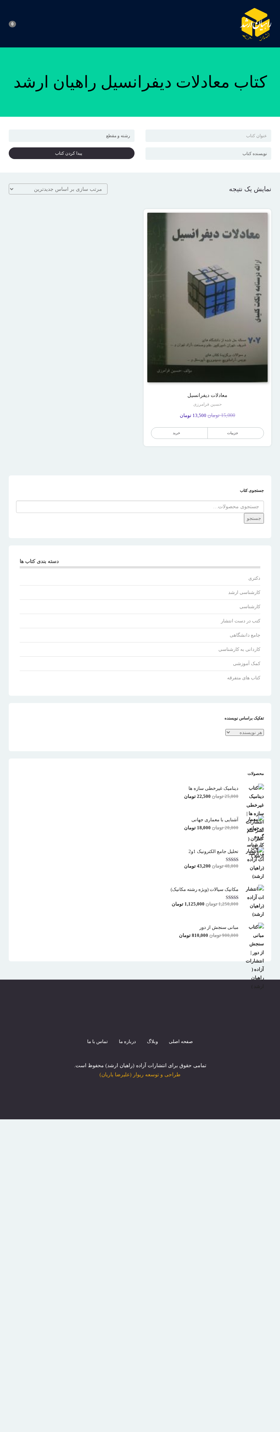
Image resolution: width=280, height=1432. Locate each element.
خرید (176, 433)
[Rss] (153, 1019)
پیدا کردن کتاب (70, 153)
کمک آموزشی (246, 663)
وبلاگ (152, 1041)
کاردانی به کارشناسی (239, 649)
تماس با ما (97, 1041)
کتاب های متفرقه (243, 677)
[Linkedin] (166, 1019)
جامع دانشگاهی (245, 635)
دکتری (254, 578)
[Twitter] (127, 1019)
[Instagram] (140, 1019)
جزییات (232, 433)
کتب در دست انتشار (240, 621)
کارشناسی (250, 606)
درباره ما (127, 1041)
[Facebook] (114, 1019)
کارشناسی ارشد (244, 592)
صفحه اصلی (181, 1041)
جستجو (254, 518)
